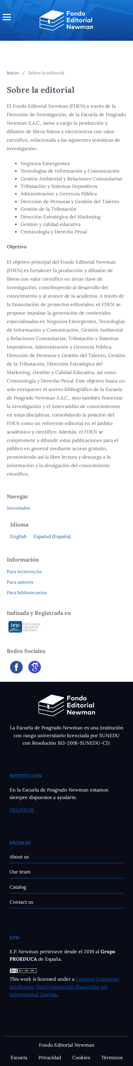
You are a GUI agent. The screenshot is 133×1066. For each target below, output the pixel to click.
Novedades (18, 508)
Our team (20, 872)
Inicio (13, 73)
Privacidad (50, 1057)
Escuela (19, 1057)
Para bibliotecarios (27, 593)
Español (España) (52, 536)
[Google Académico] (34, 672)
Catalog (18, 887)
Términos (111, 1057)
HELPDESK (22, 810)
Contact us (21, 902)
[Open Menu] (7, 17)
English (18, 536)
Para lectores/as (24, 571)
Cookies (81, 1057)
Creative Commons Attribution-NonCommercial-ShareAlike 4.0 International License (64, 986)
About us (19, 857)
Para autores (20, 582)
